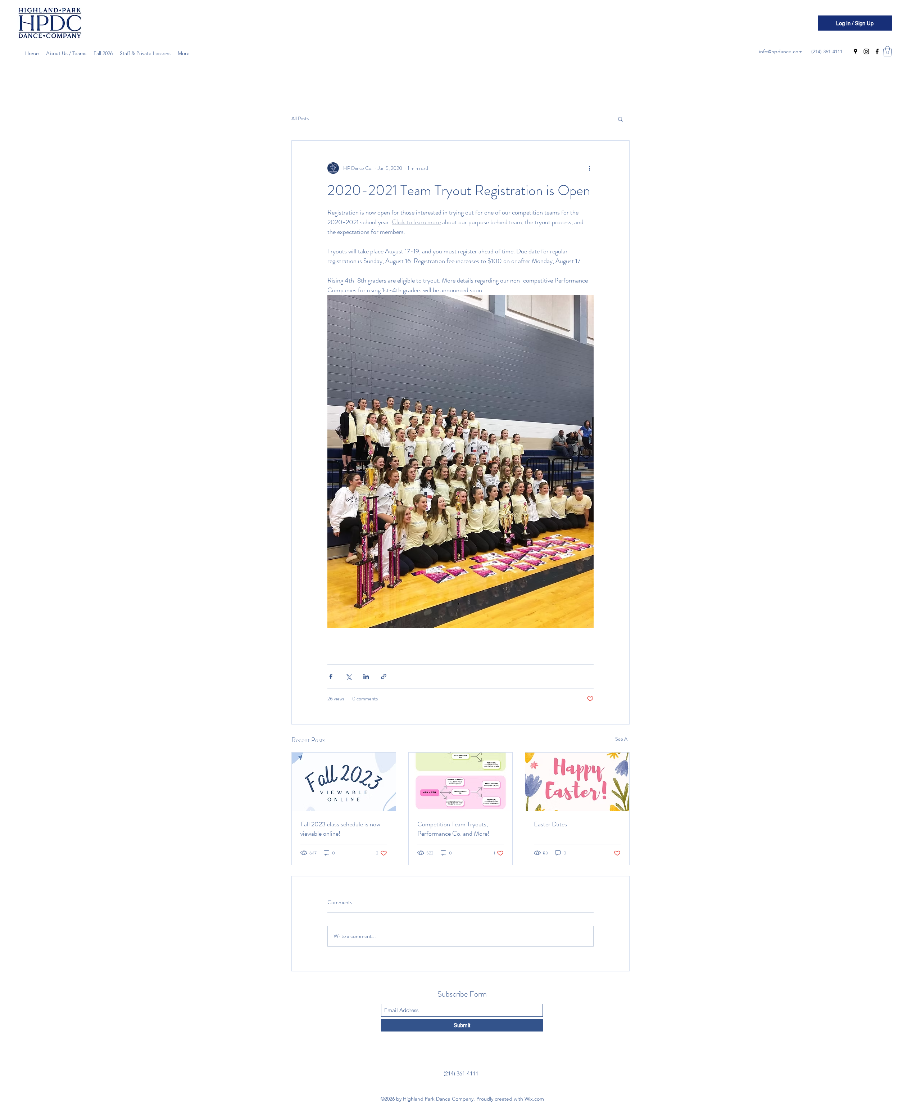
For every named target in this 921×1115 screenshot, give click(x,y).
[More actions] (589, 168)
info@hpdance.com (781, 51)
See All (622, 738)
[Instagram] (866, 51)
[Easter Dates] (577, 782)
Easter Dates (550, 824)
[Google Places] (855, 51)
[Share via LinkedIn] (366, 676)
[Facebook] (877, 51)
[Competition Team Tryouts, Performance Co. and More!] (461, 782)
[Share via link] (383, 676)
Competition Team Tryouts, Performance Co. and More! (453, 829)
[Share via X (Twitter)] (348, 676)
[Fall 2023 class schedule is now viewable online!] (344, 782)
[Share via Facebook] (330, 676)
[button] (887, 51)
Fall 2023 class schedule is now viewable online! (340, 829)
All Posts (300, 118)
